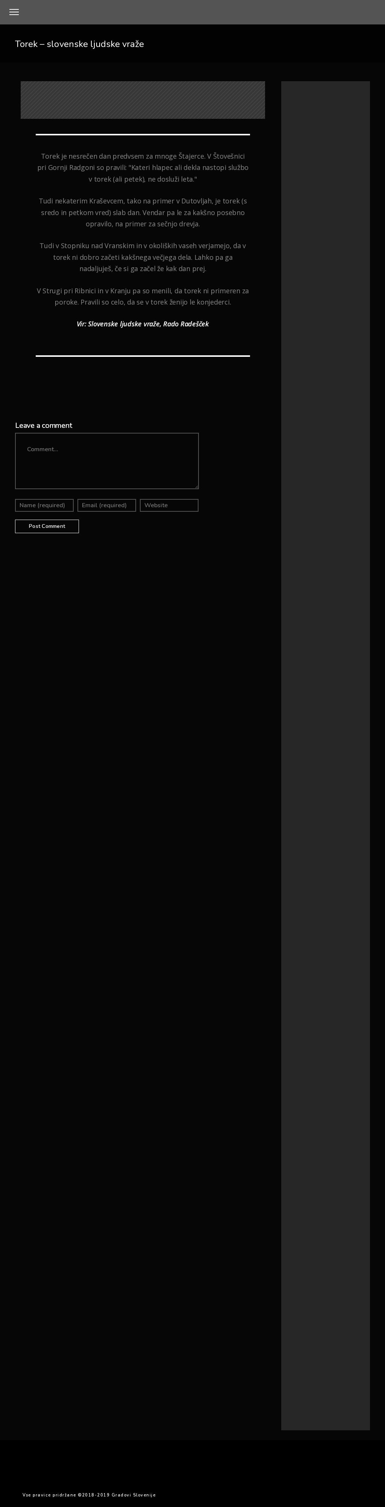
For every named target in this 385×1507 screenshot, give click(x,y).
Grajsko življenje (306, 312)
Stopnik (297, 1217)
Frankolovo (327, 1098)
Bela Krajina (323, 1079)
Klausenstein (320, 1143)
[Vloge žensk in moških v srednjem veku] (319, 511)
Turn (346, 1217)
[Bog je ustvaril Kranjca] (319, 410)
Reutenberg (324, 1199)
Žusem (319, 1257)
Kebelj (294, 1143)
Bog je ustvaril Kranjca (358, 394)
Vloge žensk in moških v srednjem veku (358, 505)
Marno (320, 1170)
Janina (295, 1134)
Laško (322, 1152)
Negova (298, 1180)
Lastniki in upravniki (309, 321)
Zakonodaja (300, 1247)
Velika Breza (324, 1227)
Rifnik (295, 1208)
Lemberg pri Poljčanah (310, 1161)
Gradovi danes (304, 276)
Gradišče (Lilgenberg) (312, 1125)
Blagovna (299, 1089)
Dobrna (325, 1089)
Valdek (296, 1227)
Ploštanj (346, 1181)
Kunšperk (299, 1152)
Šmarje (297, 1257)
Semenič (317, 1208)
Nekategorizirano (307, 340)
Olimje (322, 1181)
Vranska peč (322, 1237)
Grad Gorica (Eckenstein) (315, 1116)
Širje (342, 1247)
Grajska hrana (303, 294)
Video (296, 1236)
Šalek (324, 1247)
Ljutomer (297, 1170)
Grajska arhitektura (309, 285)
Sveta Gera (323, 1217)
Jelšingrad (318, 1134)
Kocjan (347, 1143)
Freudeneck (300, 1107)
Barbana (297, 1079)
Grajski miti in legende (312, 303)
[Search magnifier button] (360, 232)
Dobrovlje (298, 1098)
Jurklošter (345, 1134)
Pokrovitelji (307, 627)
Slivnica (340, 1208)
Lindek (347, 1161)
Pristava (296, 1199)
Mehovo (340, 1170)
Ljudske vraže (303, 330)
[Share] (107, 379)
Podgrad (296, 1190)
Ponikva (319, 1190)
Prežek (341, 1190)
